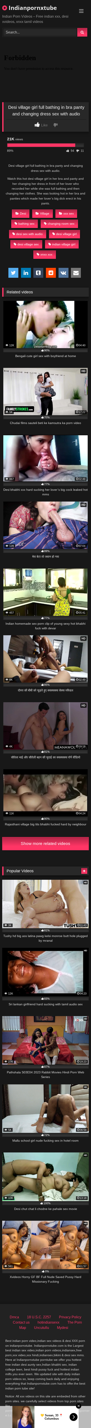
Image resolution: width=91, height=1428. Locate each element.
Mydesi (62, 1328)
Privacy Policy (70, 1317)
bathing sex (26, 223)
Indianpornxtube (32, 8)
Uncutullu (41, 1328)
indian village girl (63, 244)
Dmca (14, 1317)
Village (44, 213)
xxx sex (68, 213)
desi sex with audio (29, 234)
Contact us (21, 1322)
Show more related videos (45, 843)
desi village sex (28, 244)
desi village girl (66, 234)
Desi (23, 213)
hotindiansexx (48, 1322)
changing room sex (61, 223)
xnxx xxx (46, 254)
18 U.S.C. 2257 (39, 1317)
